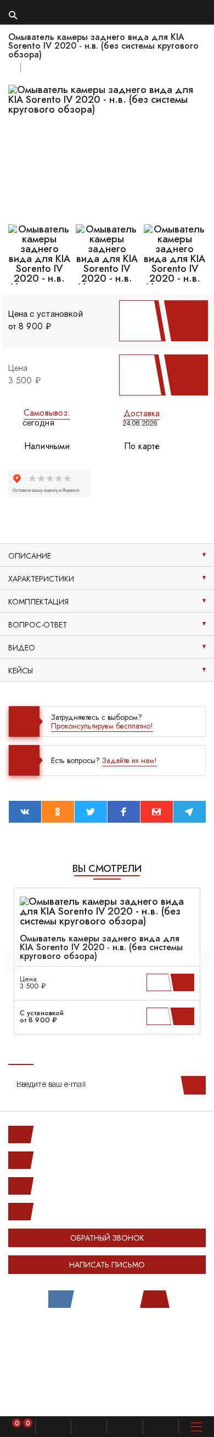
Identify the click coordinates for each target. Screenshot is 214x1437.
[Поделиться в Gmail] (156, 812)
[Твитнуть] (91, 812)
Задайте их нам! (129, 760)
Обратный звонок (107, 1237)
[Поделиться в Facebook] (124, 812)
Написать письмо (107, 1264)
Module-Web (129, 1335)
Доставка (141, 413)
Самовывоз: (47, 412)
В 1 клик (138, 320)
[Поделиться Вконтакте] (25, 812)
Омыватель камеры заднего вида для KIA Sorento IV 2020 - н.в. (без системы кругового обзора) (101, 947)
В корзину (183, 320)
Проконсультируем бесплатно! (102, 725)
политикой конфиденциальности (58, 1398)
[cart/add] (184, 982)
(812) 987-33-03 (65, 1186)
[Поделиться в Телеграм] (189, 812)
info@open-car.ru (65, 1211)
